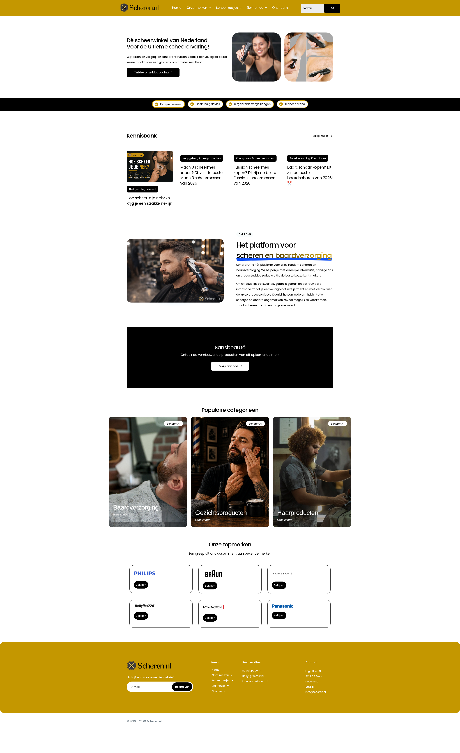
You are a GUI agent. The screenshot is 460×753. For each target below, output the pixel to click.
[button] (198, 8)
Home (176, 8)
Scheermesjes (227, 8)
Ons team (280, 8)
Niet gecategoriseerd (142, 189)
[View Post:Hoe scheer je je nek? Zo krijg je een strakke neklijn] (150, 166)
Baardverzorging (300, 158)
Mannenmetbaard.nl (255, 681)
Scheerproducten (210, 158)
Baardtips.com (251, 670)
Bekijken (141, 585)
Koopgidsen (190, 158)
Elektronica (255, 8)
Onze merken (197, 8)
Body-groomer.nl (253, 676)
